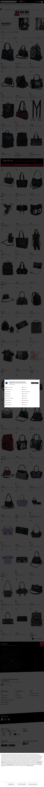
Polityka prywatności (30, 765)
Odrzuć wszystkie (22, 784)
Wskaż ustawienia (33, 784)
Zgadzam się (11, 784)
